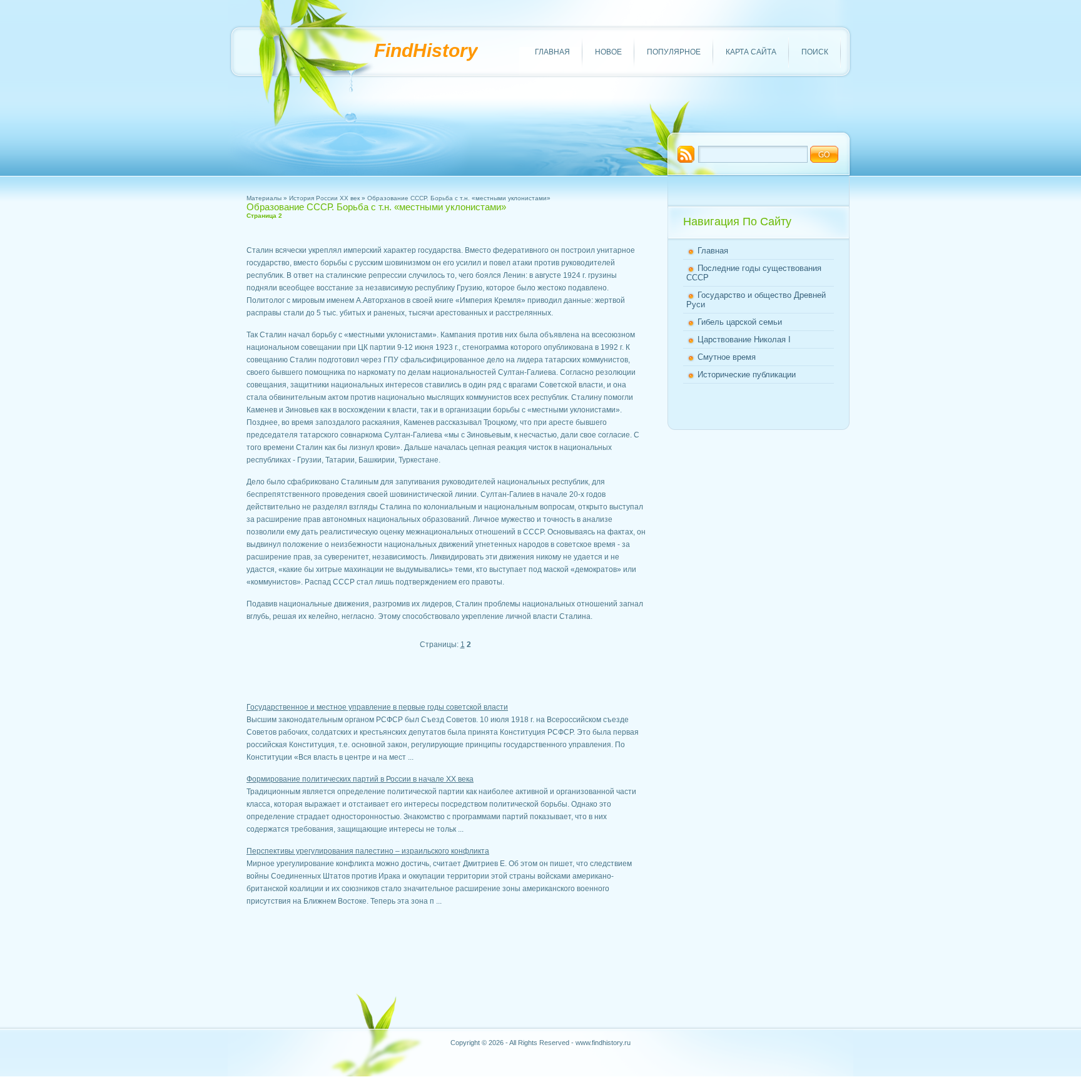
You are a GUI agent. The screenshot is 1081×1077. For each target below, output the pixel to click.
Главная (552, 52)
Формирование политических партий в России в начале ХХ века (360, 779)
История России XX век (324, 198)
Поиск (814, 52)
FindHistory (426, 50)
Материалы (264, 198)
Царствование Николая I (744, 339)
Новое (608, 52)
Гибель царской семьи (740, 322)
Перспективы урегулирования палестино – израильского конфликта (367, 851)
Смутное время (727, 357)
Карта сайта (751, 52)
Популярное (674, 52)
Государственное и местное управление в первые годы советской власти (377, 707)
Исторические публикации (747, 374)
